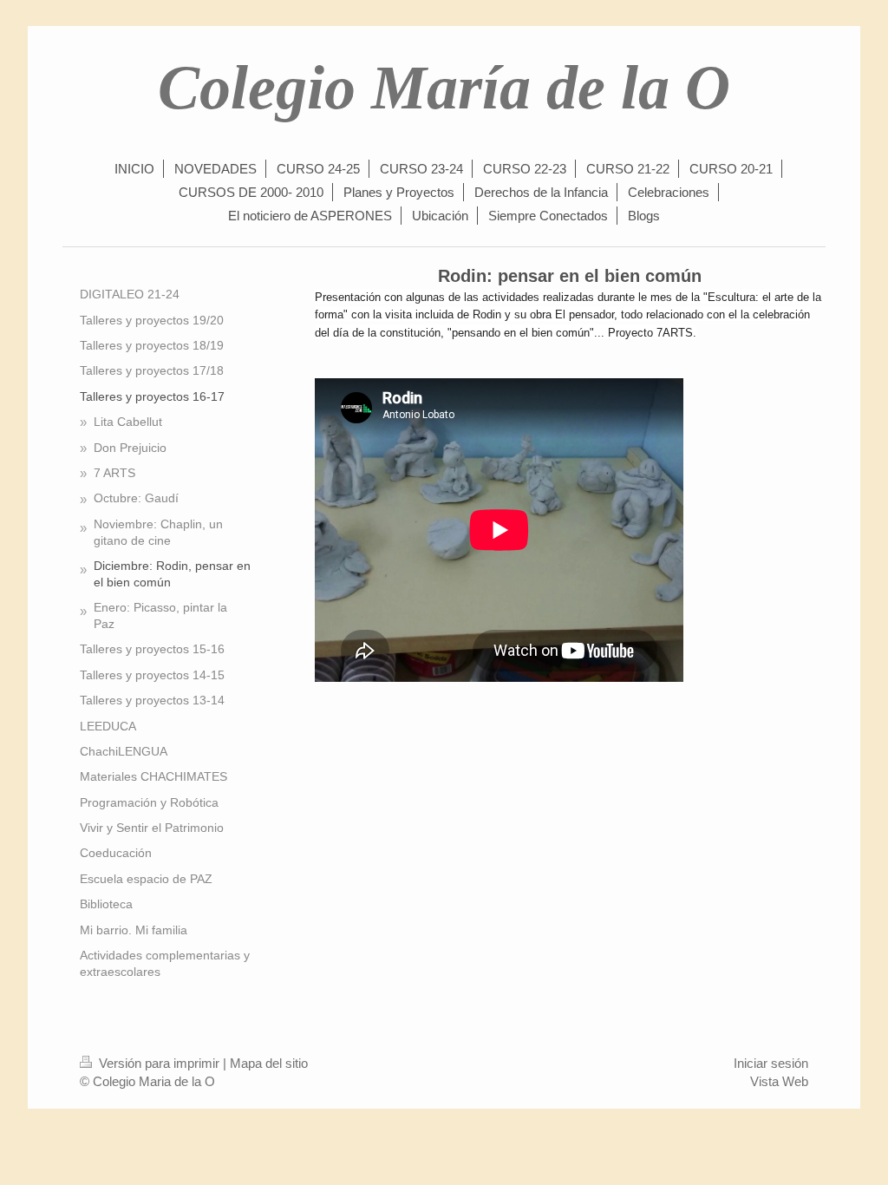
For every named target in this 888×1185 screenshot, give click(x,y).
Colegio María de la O (444, 87)
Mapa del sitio (269, 1063)
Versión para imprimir (159, 1063)
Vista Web (779, 1081)
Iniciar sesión (771, 1063)
